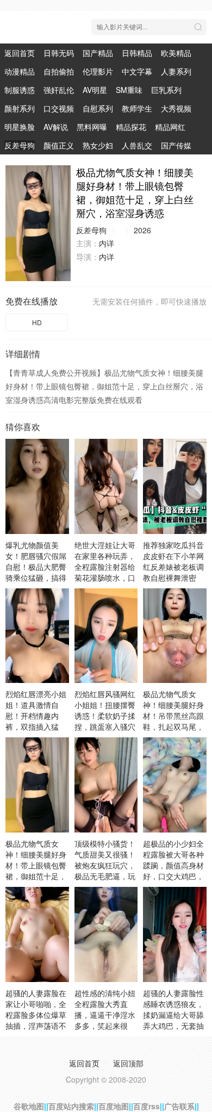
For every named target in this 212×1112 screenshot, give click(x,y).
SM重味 (129, 90)
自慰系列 (98, 108)
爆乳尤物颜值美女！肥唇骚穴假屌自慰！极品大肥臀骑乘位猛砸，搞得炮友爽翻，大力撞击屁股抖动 (35, 572)
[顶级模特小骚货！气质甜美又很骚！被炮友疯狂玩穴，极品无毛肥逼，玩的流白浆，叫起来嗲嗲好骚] (106, 785)
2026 (142, 230)
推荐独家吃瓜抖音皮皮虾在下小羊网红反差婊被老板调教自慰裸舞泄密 (173, 561)
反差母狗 (19, 145)
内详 (106, 243)
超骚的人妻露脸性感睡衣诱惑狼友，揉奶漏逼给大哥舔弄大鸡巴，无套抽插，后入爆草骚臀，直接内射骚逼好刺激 (173, 1025)
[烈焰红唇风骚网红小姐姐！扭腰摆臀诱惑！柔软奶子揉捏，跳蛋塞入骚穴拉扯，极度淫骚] (106, 636)
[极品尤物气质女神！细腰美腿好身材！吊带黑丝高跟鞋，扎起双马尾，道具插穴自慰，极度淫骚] (175, 636)
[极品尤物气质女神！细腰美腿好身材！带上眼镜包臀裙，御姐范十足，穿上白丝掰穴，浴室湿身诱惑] (38, 223)
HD (37, 322)
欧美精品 (176, 53)
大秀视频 (176, 108)
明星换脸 (19, 127)
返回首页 (19, 53)
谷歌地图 (29, 1106)
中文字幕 (137, 71)
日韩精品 (137, 53)
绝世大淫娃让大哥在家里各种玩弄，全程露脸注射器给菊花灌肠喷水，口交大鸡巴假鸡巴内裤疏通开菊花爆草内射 (104, 577)
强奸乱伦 (58, 90)
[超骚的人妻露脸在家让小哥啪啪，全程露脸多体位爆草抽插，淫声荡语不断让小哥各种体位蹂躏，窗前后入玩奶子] (37, 934)
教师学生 (137, 108)
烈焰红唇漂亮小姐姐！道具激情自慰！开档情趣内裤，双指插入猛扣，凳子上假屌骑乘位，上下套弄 (35, 721)
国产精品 (98, 53)
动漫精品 (19, 71)
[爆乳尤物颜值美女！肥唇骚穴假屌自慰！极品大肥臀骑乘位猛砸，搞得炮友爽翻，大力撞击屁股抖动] (37, 486)
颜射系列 (19, 108)
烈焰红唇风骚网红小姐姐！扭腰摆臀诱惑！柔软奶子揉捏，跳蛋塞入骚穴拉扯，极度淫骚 (104, 715)
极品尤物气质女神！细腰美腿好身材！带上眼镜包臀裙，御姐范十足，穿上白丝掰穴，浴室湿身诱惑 (35, 870)
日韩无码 (58, 53)
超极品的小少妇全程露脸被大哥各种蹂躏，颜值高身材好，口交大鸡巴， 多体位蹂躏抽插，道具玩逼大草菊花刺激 (173, 876)
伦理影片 (98, 71)
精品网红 (170, 127)
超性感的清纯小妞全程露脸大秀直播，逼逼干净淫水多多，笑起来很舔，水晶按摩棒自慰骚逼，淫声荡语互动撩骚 (104, 1025)
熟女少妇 (98, 145)
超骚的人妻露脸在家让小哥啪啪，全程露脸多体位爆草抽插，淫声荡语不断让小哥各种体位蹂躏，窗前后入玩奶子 (35, 1025)
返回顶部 (128, 1063)
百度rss (146, 1106)
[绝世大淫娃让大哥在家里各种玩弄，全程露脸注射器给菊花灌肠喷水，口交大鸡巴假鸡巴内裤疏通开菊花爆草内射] (106, 486)
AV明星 (95, 90)
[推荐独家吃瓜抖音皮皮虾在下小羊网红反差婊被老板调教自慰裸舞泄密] (175, 486)
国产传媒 (176, 145)
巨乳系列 (166, 90)
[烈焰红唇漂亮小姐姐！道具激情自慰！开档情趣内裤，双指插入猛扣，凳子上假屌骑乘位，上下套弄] (37, 636)
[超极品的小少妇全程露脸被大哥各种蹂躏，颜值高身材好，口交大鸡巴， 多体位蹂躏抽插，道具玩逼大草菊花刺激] (175, 785)
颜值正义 (58, 145)
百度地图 (113, 1106)
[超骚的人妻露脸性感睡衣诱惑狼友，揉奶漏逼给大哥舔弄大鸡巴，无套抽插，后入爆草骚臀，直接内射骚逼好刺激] (175, 934)
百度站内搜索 (71, 1106)
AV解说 (55, 127)
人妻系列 (176, 71)
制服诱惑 (19, 90)
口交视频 (58, 108)
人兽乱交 (137, 145)
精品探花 (131, 127)
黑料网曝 (92, 127)
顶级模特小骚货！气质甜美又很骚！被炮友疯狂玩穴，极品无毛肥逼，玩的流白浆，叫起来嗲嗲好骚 (104, 870)
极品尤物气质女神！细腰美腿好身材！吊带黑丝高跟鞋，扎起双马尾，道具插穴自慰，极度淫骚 (173, 721)
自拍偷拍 (58, 71)
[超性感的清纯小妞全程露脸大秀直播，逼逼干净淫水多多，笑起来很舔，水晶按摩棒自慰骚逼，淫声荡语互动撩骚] (106, 934)
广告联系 (179, 1106)
